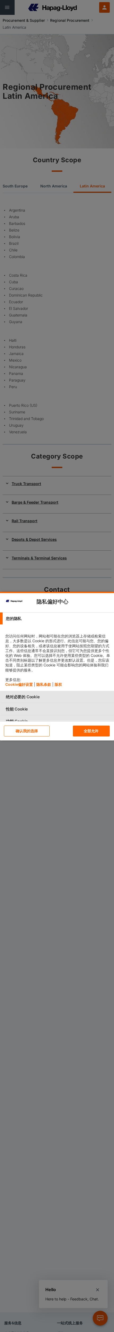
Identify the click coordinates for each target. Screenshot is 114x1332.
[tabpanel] (58, 658)
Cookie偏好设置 (19, 684)
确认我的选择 (27, 731)
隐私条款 (43, 684)
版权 (58, 684)
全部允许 (91, 731)
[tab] (57, 618)
